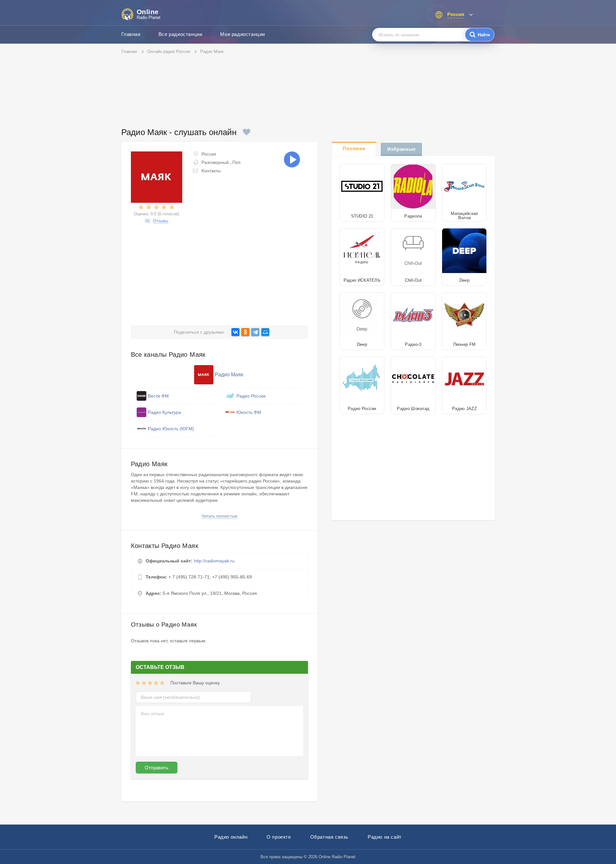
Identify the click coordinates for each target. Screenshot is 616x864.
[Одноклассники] (245, 332)
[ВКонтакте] (235, 332)
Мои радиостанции (242, 34)
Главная (131, 34)
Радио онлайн (230, 837)
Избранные (401, 149)
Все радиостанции (180, 34)
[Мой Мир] (265, 332)
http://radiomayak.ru (214, 560)
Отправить (156, 767)
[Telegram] (255, 332)
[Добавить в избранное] (247, 132)
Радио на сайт (385, 837)
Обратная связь (329, 837)
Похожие (354, 148)
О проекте (279, 837)
